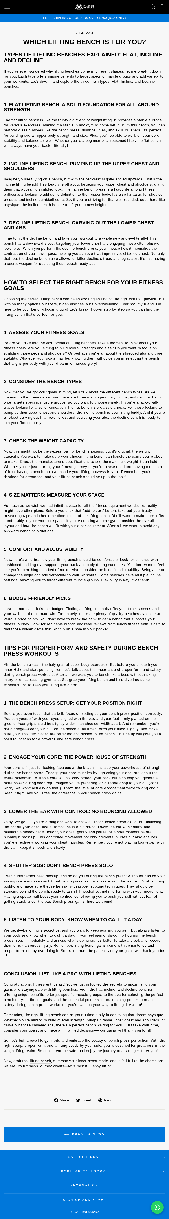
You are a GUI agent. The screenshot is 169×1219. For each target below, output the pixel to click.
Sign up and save (83, 1199)
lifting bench (40, 1061)
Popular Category (83, 1171)
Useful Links (83, 1157)
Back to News (87, 1134)
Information (83, 1185)
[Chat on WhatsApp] (157, 1207)
